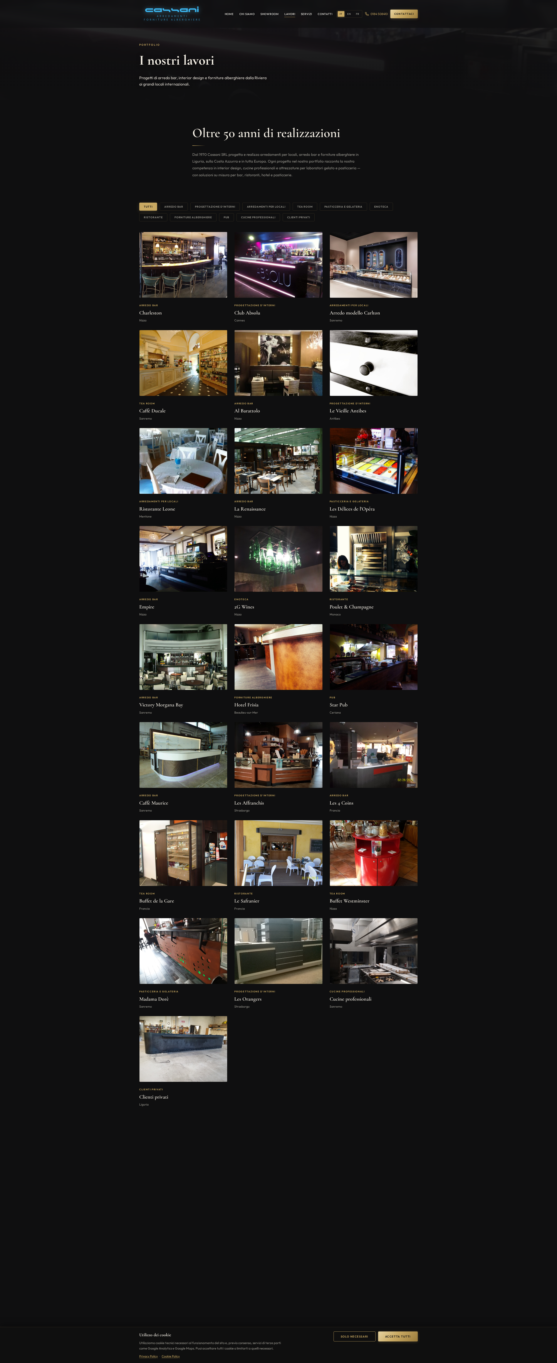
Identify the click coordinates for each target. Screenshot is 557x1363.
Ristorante (153, 217)
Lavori (289, 14)
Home (229, 14)
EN (349, 13)
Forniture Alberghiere (193, 217)
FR (357, 13)
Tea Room (305, 206)
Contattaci (404, 13)
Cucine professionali (258, 217)
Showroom (269, 14)
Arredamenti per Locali (266, 206)
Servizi (306, 14)
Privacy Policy (148, 1356)
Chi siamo (247, 14)
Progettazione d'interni (215, 206)
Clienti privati (298, 217)
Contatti (325, 14)
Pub (226, 217)
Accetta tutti (398, 1336)
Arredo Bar (173, 206)
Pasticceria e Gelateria (343, 206)
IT (341, 13)
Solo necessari (354, 1336)
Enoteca (381, 206)
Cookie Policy (171, 1356)
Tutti (148, 206)
